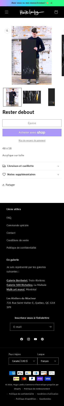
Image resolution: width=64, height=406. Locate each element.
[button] (6, 12)
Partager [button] (10, 184)
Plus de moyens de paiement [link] (32, 140)
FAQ (9, 217)
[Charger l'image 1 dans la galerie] (12, 97)
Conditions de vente (18, 240)
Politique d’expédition (26, 399)
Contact (11, 232)
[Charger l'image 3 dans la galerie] (52, 97)
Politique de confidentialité (21, 247)
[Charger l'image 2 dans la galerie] (32, 97)
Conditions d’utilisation (47, 394)
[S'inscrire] (50, 327)
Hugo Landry (19, 384)
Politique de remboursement (37, 389)
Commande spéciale (17, 225)
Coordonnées (45, 399)
